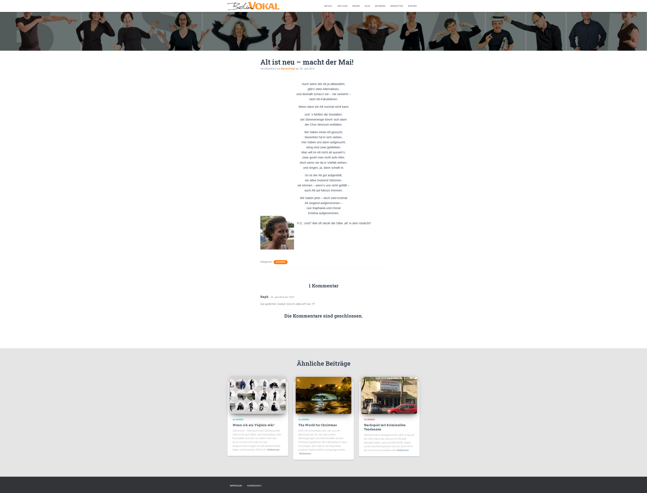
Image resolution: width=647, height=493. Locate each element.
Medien (356, 6)
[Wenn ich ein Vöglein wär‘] (258, 395)
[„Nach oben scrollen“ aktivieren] (640, 486)
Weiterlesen (273, 449)
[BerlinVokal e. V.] (253, 6)
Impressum (236, 486)
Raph (264, 297)
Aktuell (328, 6)
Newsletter (396, 6)
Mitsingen (380, 6)
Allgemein (280, 262)
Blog (367, 6)
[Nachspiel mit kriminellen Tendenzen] (389, 395)
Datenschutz (254, 486)
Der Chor (342, 6)
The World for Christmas (317, 425)
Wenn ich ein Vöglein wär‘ (253, 425)
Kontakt (412, 6)
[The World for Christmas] (323, 395)
